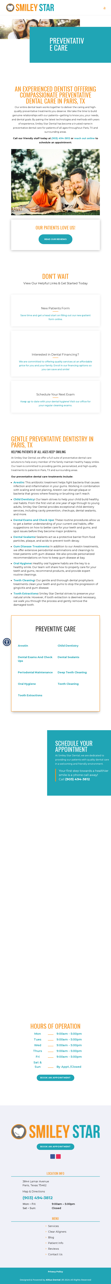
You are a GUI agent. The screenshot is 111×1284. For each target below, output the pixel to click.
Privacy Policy (55, 1271)
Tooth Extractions (25, 593)
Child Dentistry (23, 499)
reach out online (84, 138)
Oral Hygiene (22, 563)
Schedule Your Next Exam (55, 394)
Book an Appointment (55, 1077)
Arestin (18, 482)
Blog (51, 1237)
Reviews (53, 1248)
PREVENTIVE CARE (55, 628)
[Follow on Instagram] (58, 1156)
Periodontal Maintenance (35, 672)
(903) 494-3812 (61, 138)
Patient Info (55, 1243)
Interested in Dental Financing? (55, 354)
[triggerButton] (7, 642)
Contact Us (55, 1254)
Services (53, 1226)
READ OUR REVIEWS (55, 239)
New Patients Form (55, 308)
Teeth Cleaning (23, 580)
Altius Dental (53, 1280)
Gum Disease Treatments (31, 546)
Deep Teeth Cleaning (72, 672)
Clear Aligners (57, 1231)
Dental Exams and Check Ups (33, 520)
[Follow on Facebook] (52, 1156)
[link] (55, 302)
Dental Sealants (24, 537)
